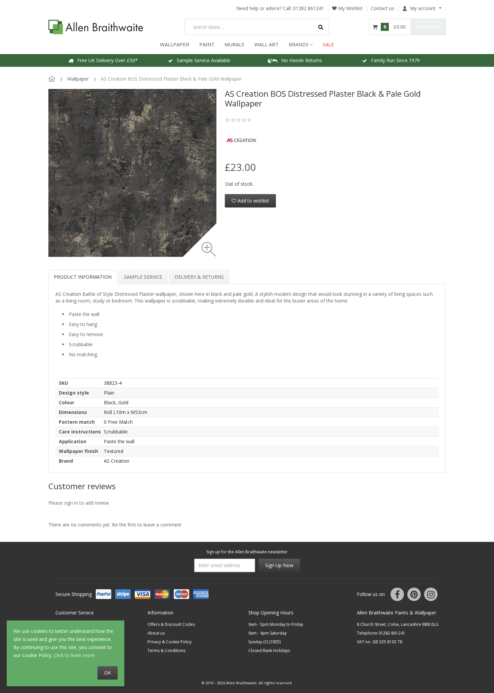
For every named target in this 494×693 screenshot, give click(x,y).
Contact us (382, 8)
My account (423, 8)
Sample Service (143, 277)
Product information (83, 277)
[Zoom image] (209, 249)
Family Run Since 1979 (393, 60)
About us (156, 633)
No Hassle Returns (299, 60)
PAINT (206, 44)
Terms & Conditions (167, 650)
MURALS (234, 44)
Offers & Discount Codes (171, 624)
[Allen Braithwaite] (95, 27)
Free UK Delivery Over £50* (105, 60)
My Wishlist (350, 8)
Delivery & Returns (199, 277)
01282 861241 (308, 8)
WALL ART (266, 44)
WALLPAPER (174, 44)
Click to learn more (74, 655)
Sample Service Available (201, 60)
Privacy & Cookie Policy (170, 642)
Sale (328, 44)
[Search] (321, 27)
